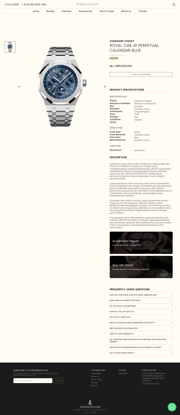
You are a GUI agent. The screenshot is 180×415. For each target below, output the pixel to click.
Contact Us (96, 373)
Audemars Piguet (143, 101)
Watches (67, 11)
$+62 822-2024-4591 (35, 4)
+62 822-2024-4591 (150, 384)
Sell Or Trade (107, 11)
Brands (50, 11)
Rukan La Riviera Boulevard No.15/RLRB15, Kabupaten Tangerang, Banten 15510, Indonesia (154, 377)
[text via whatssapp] (172, 407)
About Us (126, 11)
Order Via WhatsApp (141, 74)
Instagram (123, 373)
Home (36, 11)
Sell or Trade (96, 379)
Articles (143, 11)
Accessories (85, 11)
